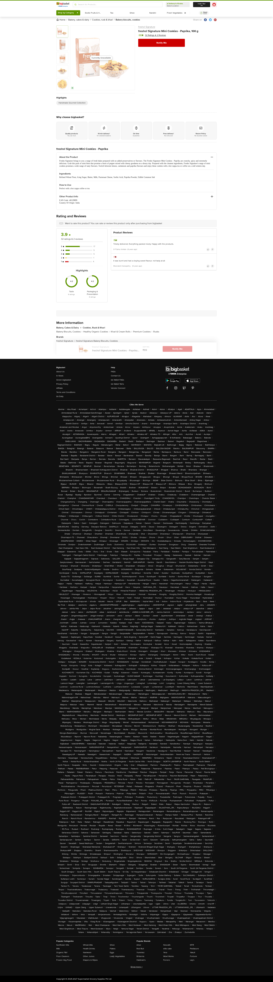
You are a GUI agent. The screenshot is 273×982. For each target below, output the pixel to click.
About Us (60, 371)
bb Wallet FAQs (117, 380)
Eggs (112, 952)
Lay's (192, 960)
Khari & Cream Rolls (121, 331)
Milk (58, 948)
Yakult (192, 952)
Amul (138, 945)
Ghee (112, 945)
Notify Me (161, 42)
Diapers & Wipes (90, 960)
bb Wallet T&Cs (117, 384)
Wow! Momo (168, 956)
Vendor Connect (118, 388)
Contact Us (116, 376)
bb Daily (59, 396)
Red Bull (140, 948)
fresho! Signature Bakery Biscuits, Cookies (97, 341)
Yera (165, 952)
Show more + (136, 967)
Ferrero (166, 960)
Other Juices (88, 956)
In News (59, 376)
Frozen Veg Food (64, 960)
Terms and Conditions (65, 392)
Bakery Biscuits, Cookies (69, 331)
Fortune (193, 956)
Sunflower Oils (62, 945)
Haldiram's (141, 960)
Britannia (140, 956)
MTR (192, 945)
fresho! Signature (146, 26)
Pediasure (194, 948)
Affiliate (59, 388)
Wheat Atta (88, 945)
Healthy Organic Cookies (96, 331)
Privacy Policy (62, 384)
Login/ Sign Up (201, 4)
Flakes (112, 948)
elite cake (167, 948)
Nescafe (166, 945)
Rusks (156, 331)
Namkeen (87, 952)
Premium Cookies (142, 331)
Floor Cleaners (62, 956)
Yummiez (140, 952)
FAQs (113, 371)
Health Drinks (89, 948)
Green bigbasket (63, 380)
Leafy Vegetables (117, 956)
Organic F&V (61, 952)
